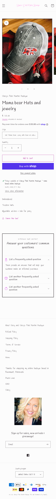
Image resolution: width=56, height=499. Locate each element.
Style (4, 129)
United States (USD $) (26, 474)
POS (31, 495)
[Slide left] (22, 89)
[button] (3, 5)
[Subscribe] (47, 444)
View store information (14, 191)
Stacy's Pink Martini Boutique (21, 495)
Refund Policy (10, 331)
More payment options (28, 173)
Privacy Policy (10, 350)
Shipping (4, 119)
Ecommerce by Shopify (41, 495)
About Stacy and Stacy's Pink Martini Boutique (24, 325)
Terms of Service (13, 344)
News (7, 357)
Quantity (5, 142)
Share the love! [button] (11, 218)
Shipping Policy (11, 338)
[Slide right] (34, 89)
